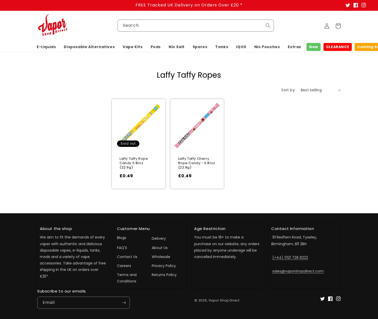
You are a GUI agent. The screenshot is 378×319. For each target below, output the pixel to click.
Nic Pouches (267, 46)
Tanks (221, 46)
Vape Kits (132, 46)
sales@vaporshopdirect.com (298, 271)
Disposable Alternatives (89, 46)
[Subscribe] (124, 303)
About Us (160, 247)
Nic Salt (177, 46)
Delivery (159, 238)
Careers (124, 265)
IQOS (241, 46)
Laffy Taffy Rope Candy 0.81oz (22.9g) (134, 163)
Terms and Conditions (127, 278)
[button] (46, 47)
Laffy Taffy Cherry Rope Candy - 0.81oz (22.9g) (196, 163)
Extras (294, 46)
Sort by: (288, 90)
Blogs (121, 237)
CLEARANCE (337, 46)
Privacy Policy (164, 265)
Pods (156, 46)
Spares (200, 46)
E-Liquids (46, 46)
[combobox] (196, 25)
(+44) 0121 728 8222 (290, 257)
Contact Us (127, 256)
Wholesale (161, 256)
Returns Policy (164, 274)
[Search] (268, 25)
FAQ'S (122, 247)
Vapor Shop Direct (224, 300)
